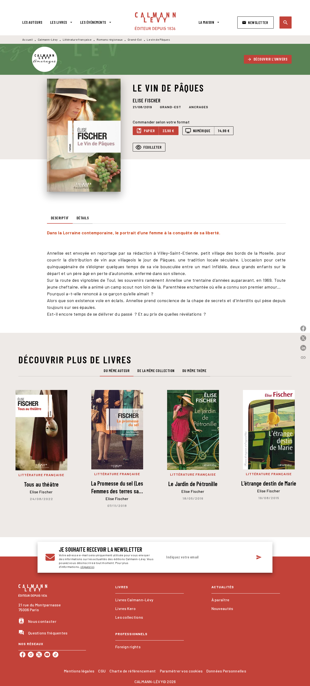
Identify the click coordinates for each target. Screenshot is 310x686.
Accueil (27, 39)
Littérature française (77, 39)
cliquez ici (87, 566)
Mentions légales (79, 671)
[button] (255, 22)
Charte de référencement (132, 671)
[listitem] (22, 654)
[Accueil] (155, 21)
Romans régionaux (110, 39)
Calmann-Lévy (48, 39)
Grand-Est (135, 39)
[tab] (32, 22)
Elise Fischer (147, 100)
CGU (102, 671)
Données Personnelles (226, 671)
